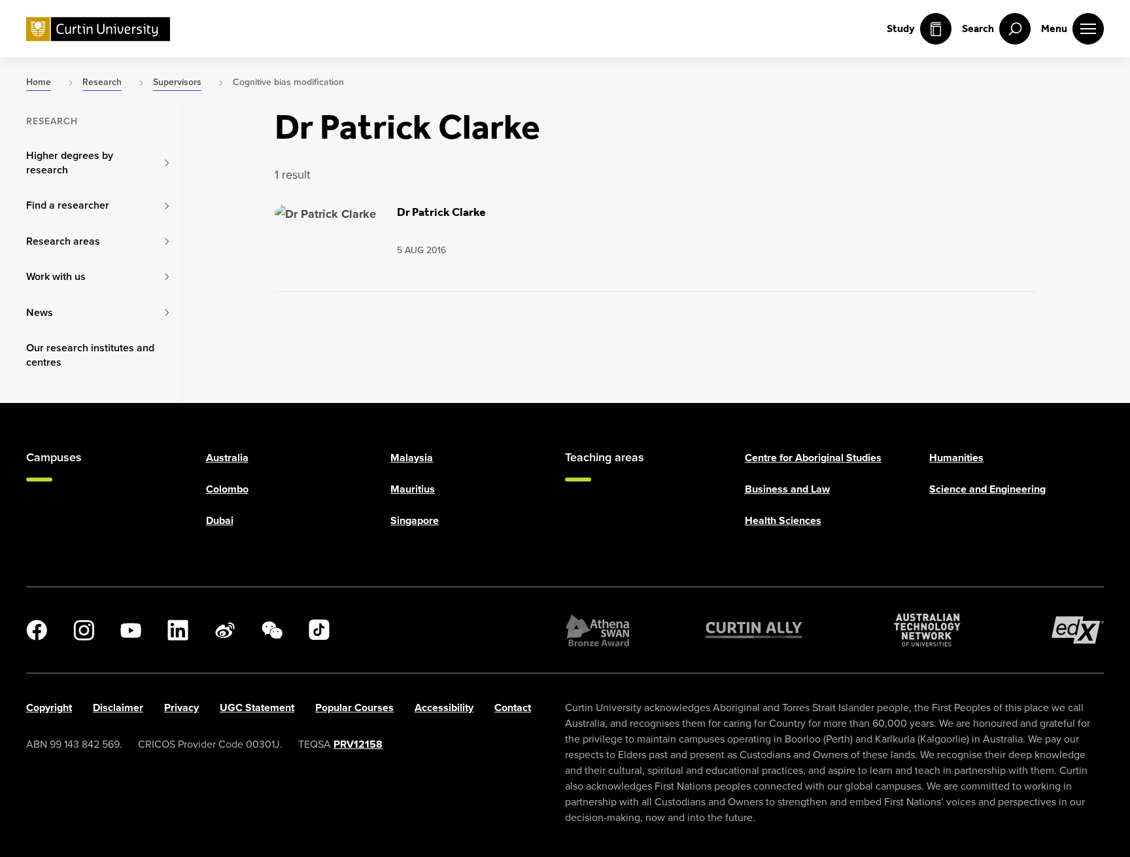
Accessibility (444, 707)
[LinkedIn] (177, 630)
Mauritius (412, 489)
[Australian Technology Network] (927, 630)
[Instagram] (83, 630)
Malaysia (411, 457)
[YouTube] (130, 630)
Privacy (181, 707)
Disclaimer (118, 707)
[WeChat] (272, 630)
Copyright (49, 707)
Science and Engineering (987, 489)
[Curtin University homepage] (98, 29)
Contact (512, 707)
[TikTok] (319, 630)
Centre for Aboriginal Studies (813, 457)
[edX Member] (1078, 630)
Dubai (219, 520)
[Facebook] (36, 630)
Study (901, 28)
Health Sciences (783, 520)
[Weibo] (224, 630)
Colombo (227, 489)
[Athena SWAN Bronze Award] (597, 630)
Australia (227, 457)
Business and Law (787, 489)
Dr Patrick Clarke (441, 212)
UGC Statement (257, 707)
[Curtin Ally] (754, 630)
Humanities (956, 457)
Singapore (414, 520)
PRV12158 (358, 744)
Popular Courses (354, 707)
